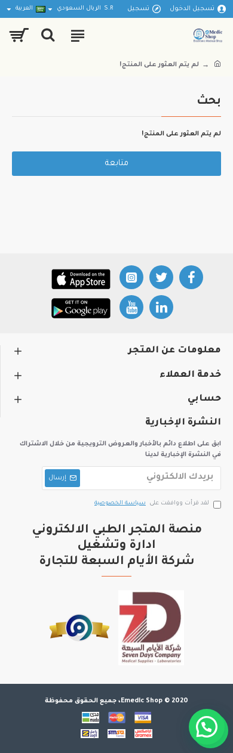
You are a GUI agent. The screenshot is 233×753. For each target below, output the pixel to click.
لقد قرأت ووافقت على (151, 503)
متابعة (116, 163)
